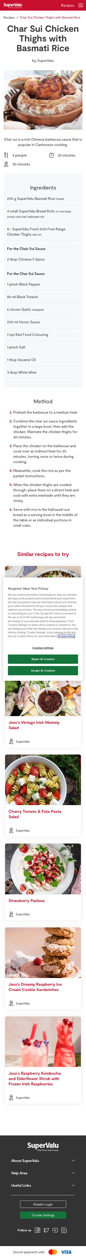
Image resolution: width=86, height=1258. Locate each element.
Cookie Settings (43, 1215)
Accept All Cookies (43, 670)
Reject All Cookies (43, 659)
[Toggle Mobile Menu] (80, 5)
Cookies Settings (43, 647)
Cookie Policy (66, 636)
